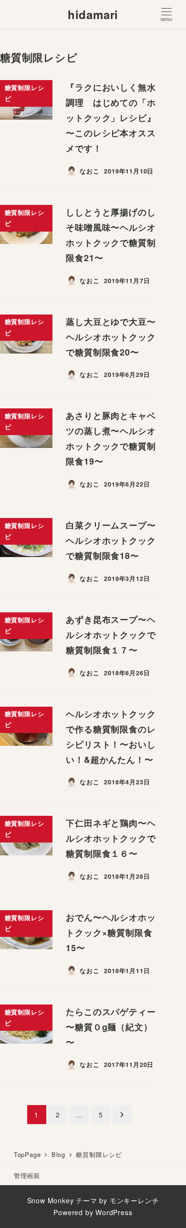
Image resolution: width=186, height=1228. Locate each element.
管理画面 (27, 1175)
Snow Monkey (50, 1200)
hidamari (93, 14)
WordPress (113, 1212)
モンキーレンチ (134, 1200)
